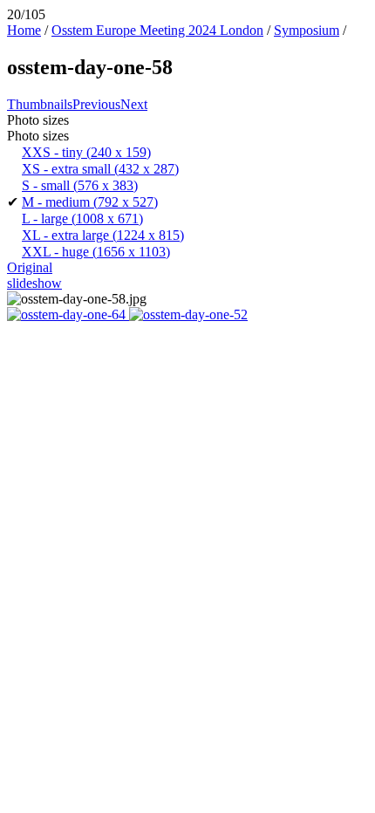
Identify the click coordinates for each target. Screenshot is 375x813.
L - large (82, 218)
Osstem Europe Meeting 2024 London (157, 30)
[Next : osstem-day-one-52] (188, 314)
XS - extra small (100, 168)
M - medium (90, 202)
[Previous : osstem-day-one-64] (68, 314)
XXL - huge (96, 251)
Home (24, 30)
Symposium (306, 30)
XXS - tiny (86, 152)
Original (29, 267)
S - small (80, 185)
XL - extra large (103, 235)
